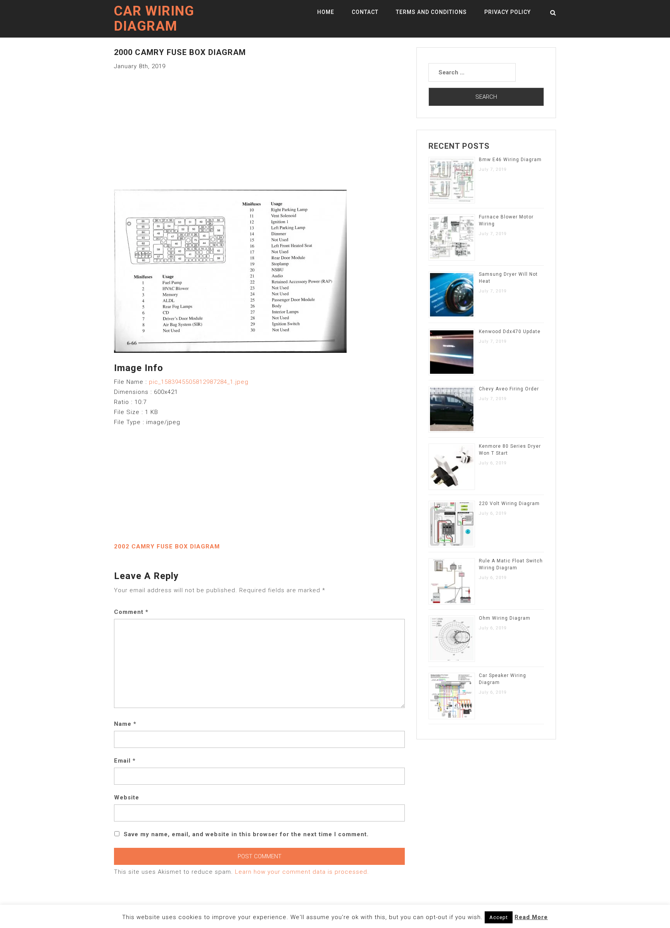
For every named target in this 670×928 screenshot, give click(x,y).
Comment (131, 611)
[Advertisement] (259, 125)
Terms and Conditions (431, 12)
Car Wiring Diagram (154, 18)
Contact (365, 12)
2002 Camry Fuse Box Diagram (167, 546)
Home (325, 12)
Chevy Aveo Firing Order (509, 389)
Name (125, 723)
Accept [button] (498, 917)
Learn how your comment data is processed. (302, 871)
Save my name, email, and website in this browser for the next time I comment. (246, 834)
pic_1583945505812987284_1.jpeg (199, 381)
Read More (531, 917)
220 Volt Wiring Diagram (509, 503)
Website (126, 797)
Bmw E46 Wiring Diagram (510, 159)
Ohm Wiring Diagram (504, 618)
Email (125, 760)
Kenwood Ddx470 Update (509, 331)
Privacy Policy (507, 12)
